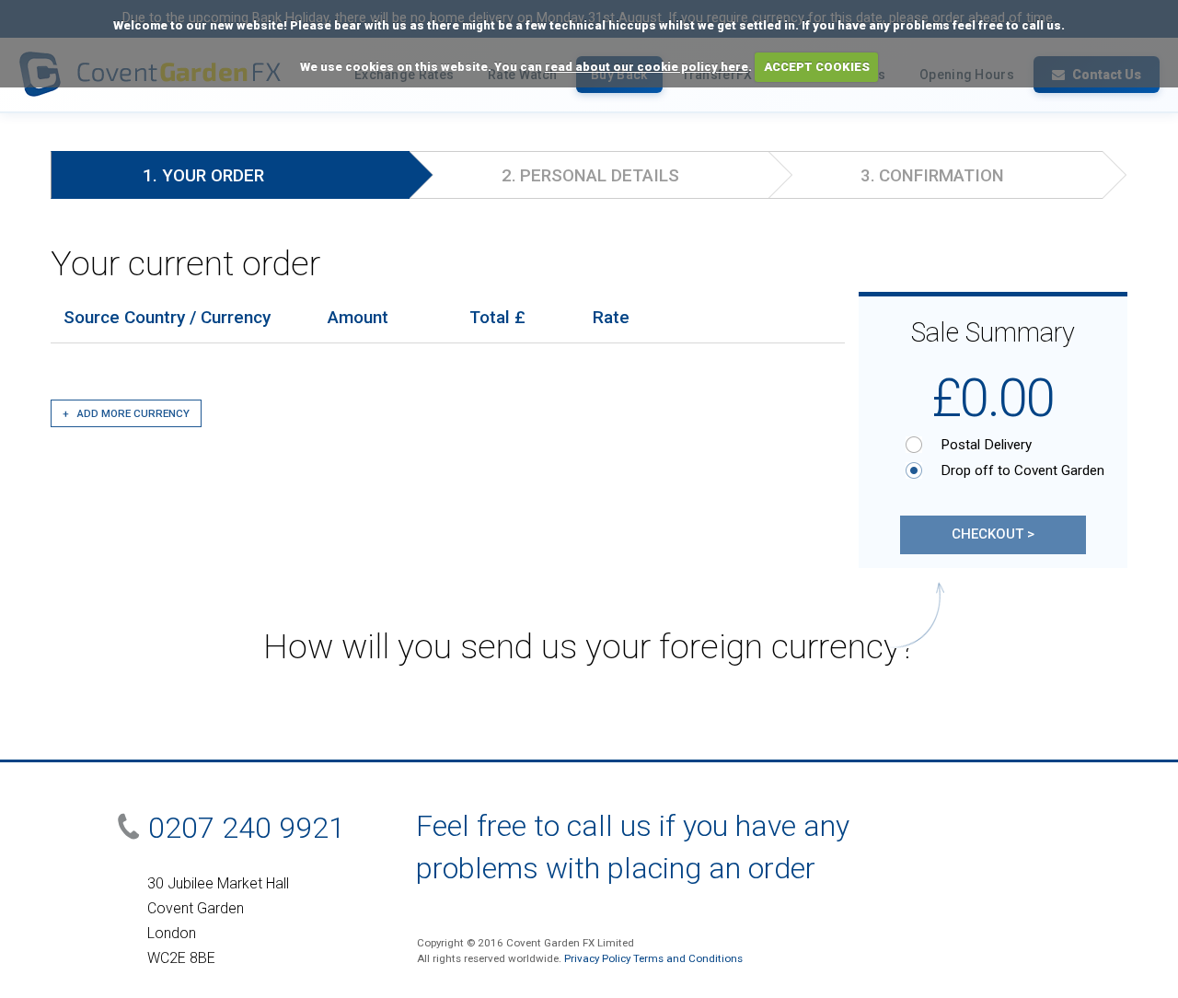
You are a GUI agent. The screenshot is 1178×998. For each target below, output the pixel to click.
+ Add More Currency (126, 413)
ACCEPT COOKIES (817, 67)
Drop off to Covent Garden (1004, 470)
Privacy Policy (597, 958)
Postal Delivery (986, 444)
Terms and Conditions (688, 958)
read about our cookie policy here (646, 67)
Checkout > (993, 534)
